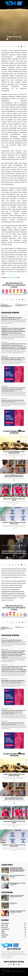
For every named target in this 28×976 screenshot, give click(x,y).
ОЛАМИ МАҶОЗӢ (4, 326)
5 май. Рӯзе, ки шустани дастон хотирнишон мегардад (17, 911)
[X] (9, 46)
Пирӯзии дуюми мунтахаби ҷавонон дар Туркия (14, 499)
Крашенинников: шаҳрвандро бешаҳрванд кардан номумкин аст (6, 305)
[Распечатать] (18, 46)
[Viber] (24, 46)
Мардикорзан (13, 903)
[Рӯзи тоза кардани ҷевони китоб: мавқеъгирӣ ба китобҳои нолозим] (14, 467)
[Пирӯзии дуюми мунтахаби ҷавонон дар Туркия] (14, 490)
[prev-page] (12, 531)
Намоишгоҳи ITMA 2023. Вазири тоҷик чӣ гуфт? (17, 883)
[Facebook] (6, 46)
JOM (14, 457)
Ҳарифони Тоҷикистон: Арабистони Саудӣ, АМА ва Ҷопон (14, 523)
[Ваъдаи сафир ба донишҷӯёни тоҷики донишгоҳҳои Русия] (14, 443)
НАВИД (9, 32)
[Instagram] (11, 964)
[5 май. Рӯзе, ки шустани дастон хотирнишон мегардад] (5, 913)
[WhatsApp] (12, 46)
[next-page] (15, 531)
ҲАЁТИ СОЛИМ (4, 342)
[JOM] (7, 39)
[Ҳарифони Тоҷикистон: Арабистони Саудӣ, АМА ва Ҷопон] (14, 514)
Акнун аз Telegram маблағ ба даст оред (17, 876)
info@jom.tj (9, 957)
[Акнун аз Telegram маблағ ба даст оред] (5, 878)
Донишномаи (12, 277)
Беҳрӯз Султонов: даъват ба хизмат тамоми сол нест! (17, 896)
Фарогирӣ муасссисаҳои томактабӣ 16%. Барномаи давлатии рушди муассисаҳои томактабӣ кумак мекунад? (17, 869)
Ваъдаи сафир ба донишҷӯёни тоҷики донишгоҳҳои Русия (14, 452)
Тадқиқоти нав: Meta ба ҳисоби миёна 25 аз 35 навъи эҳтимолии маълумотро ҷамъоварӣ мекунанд (13, 389)
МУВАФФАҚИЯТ (4, 356)
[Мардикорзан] (5, 905)
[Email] (15, 46)
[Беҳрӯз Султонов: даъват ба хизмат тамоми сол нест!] (5, 898)
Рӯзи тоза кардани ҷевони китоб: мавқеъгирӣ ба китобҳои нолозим (14, 475)
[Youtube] (18, 964)
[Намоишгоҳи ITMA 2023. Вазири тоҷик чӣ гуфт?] (5, 885)
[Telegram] (21, 46)
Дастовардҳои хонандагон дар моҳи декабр (21, 305)
